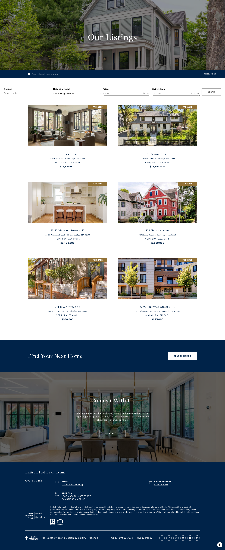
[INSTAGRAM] (169, 538)
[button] (212, 74)
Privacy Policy (143, 537)
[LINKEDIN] (176, 538)
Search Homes (182, 356)
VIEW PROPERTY (68, 139)
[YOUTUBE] (190, 538)
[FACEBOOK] (162, 538)
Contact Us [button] (112, 433)
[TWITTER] (183, 538)
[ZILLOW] (197, 538)
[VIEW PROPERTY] (67, 136)
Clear (211, 92)
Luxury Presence (88, 537)
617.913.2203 (161, 485)
